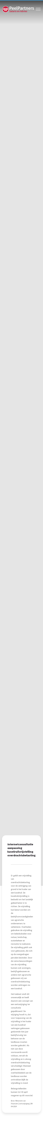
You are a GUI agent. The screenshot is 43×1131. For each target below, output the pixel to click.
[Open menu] (38, 9)
